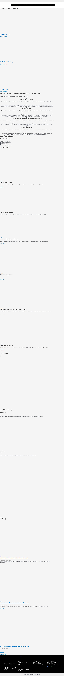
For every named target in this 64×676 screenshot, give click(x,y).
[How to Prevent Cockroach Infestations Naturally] (26, 583)
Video (19, 671)
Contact (52, 4)
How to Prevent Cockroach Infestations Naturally (14, 603)
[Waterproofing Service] (23, 258)
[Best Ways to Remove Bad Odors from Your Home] (26, 626)
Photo (19, 668)
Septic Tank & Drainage (7, 62)
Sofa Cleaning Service (36, 662)
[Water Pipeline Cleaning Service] (17, 227)
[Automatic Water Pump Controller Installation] (11, 293)
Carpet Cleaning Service (37, 663)
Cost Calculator (41, 4)
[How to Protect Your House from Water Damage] (26, 538)
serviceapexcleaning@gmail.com (52, 664)
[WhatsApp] (51, 666)
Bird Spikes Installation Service (38, 665)
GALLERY (30, 4)
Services (24, 4)
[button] (44, 5)
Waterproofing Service (36, 660)
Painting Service (5, 89)
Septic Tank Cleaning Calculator (23, 669)
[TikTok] (50, 666)
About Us (18, 4)
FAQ (48, 4)
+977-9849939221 (50, 663)
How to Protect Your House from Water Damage (14, 558)
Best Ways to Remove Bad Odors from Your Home (14, 646)
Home (14, 4)
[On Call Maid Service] (23, 164)
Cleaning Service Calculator (23, 662)
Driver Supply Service (36, 661)
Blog (35, 4)
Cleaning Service (5, 34)
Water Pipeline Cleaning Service (38, 664)
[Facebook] (47, 666)
